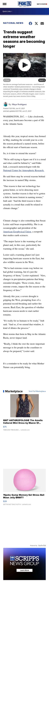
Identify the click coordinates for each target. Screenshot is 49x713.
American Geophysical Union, (17, 231)
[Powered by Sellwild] (42, 545)
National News (13, 23)
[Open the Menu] (4, 4)
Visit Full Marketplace (37, 391)
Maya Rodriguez (19, 104)
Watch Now (41, 4)
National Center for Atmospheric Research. (23, 170)
